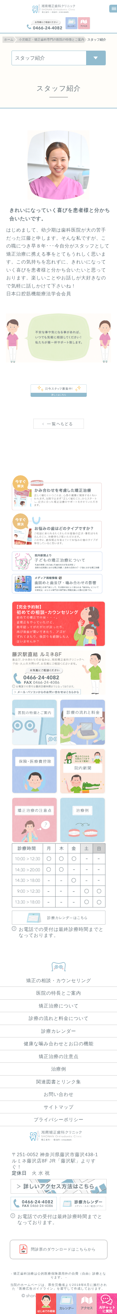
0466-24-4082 (44, 24)
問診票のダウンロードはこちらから (63, 1249)
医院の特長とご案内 (58, 993)
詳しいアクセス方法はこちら (59, 1186)
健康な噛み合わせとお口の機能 (59, 1043)
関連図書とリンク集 (58, 1081)
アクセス (84, 23)
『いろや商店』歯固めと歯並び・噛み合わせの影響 (58, 583)
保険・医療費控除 (34, 771)
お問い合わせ (59, 1094)
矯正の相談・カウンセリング (58, 980)
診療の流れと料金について (82, 722)
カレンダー (72, 23)
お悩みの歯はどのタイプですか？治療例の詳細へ (58, 530)
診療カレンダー (58, 1031)
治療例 (82, 820)
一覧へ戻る (58, 432)
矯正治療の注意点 (34, 820)
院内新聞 (82, 771)
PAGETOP (58, 965)
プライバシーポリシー (59, 1119)
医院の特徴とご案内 (34, 722)
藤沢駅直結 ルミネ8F (58, 672)
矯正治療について (59, 1005)
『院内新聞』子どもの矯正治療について (58, 561)
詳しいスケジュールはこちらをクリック (58, 918)
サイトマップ (59, 1107)
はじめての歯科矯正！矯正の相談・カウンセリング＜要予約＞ (58, 624)
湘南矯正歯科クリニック (58, 8)
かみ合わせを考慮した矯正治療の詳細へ (58, 492)
